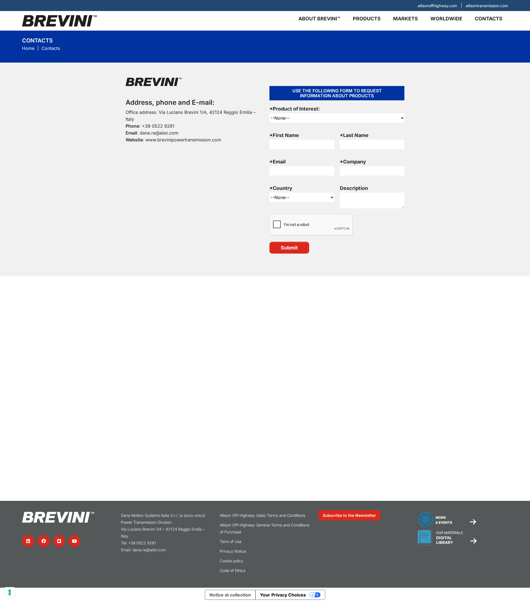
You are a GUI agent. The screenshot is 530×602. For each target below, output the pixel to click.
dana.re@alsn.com (159, 133)
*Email (277, 162)
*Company (353, 162)
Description (354, 188)
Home (28, 48)
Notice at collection (230, 595)
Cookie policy (231, 560)
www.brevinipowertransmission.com (183, 140)
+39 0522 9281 (158, 126)
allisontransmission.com (487, 5)
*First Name (284, 135)
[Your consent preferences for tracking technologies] (9, 592)
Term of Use (231, 541)
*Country (280, 188)
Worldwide (446, 19)
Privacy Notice (233, 551)
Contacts (488, 19)
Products (367, 19)
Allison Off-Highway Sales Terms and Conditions (262, 515)
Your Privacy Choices (283, 595)
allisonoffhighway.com (437, 5)
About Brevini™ (319, 19)
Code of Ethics (232, 570)
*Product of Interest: (294, 109)
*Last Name (354, 135)
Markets (405, 19)
